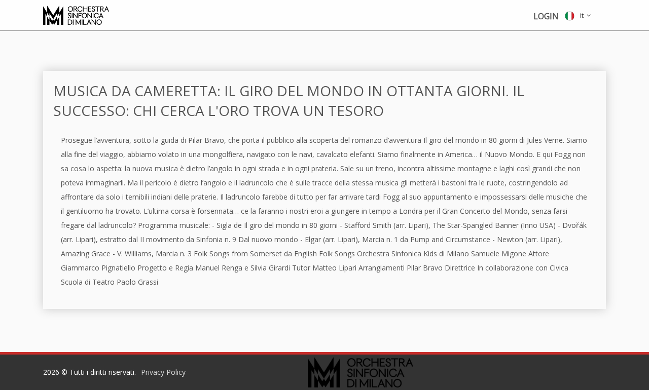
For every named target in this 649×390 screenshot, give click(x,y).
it (580, 15)
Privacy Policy (163, 372)
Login (546, 16)
